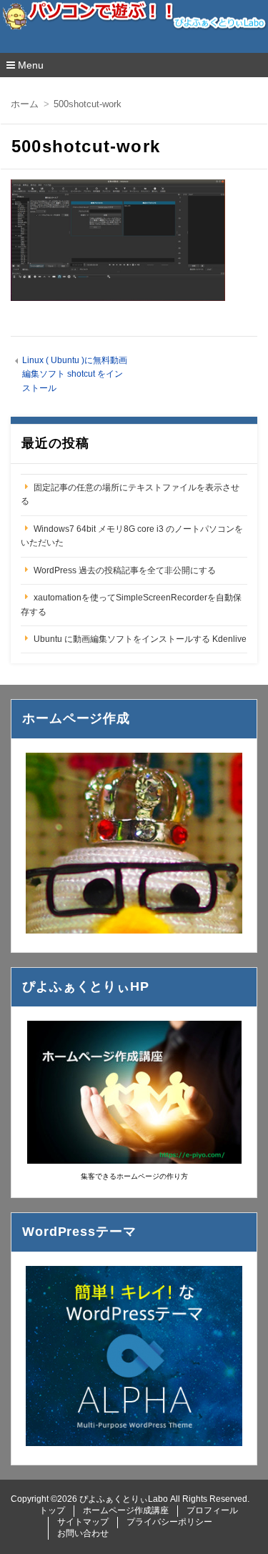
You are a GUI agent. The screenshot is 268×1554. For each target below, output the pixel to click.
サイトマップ (83, 1522)
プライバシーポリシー (169, 1522)
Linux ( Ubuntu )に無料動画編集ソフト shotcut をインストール (74, 374)
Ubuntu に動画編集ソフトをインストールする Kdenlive (140, 639)
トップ (52, 1510)
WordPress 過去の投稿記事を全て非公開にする (125, 570)
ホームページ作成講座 (126, 1510)
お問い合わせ (83, 1533)
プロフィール (212, 1510)
